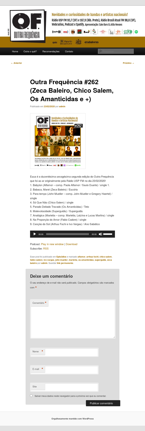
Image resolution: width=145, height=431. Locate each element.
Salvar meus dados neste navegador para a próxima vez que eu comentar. (70, 395)
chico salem (106, 256)
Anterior (16, 63)
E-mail (38, 369)
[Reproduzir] (34, 234)
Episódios (61, 256)
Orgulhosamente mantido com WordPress (72, 418)
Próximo (128, 63)
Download (71, 244)
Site (35, 386)
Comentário (40, 303)
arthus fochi (92, 256)
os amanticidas (86, 259)
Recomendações (51, 51)
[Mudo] (100, 234)
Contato (69, 51)
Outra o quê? (30, 51)
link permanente (65, 263)
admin (62, 106)
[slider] (108, 234)
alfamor (81, 256)
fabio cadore (36, 259)
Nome (38, 351)
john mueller (61, 259)
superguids (100, 259)
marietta (73, 259)
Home (15, 51)
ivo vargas (49, 259)
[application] (72, 234)
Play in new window (52, 244)
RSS (46, 248)
